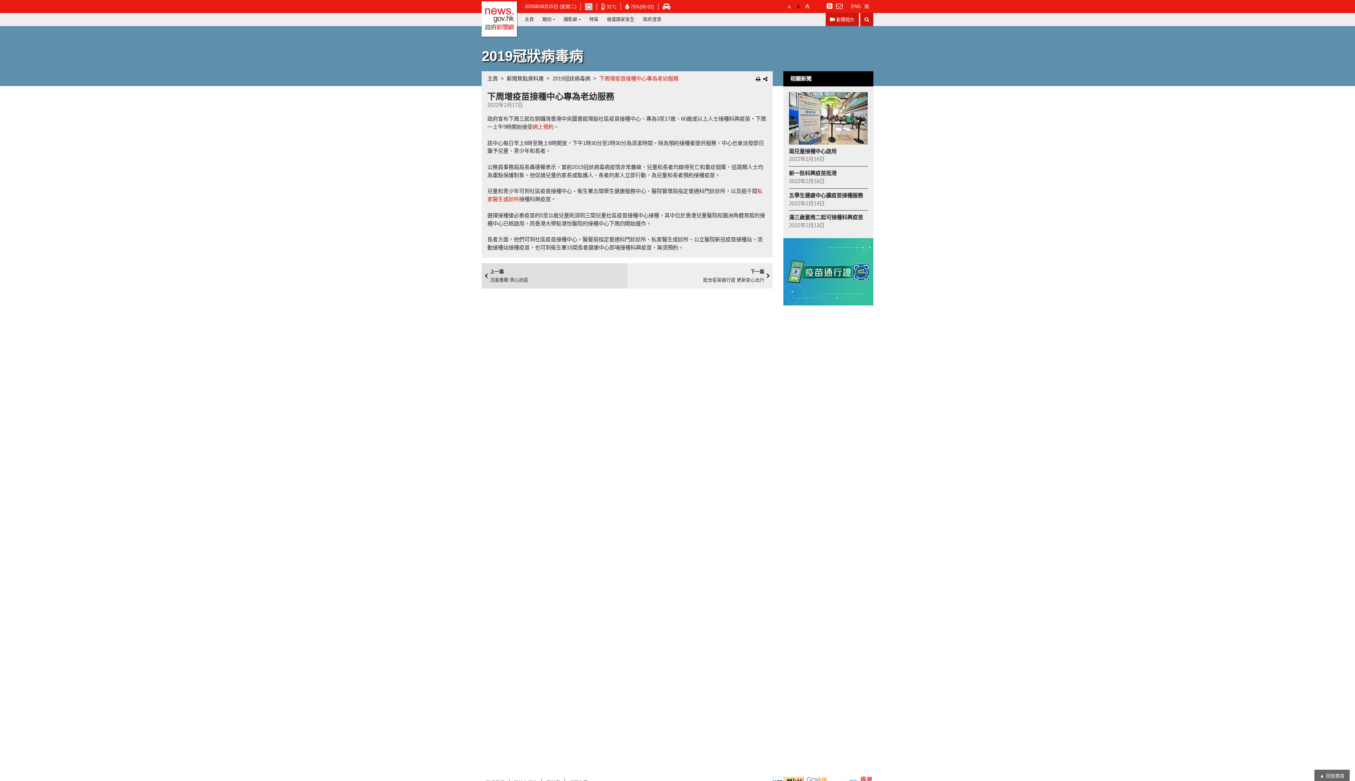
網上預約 (543, 127)
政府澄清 (652, 19)
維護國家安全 (620, 19)
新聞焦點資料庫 (525, 78)
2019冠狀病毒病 (571, 78)
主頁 (529, 19)
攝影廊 (570, 19)
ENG (856, 6)
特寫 (593, 19)
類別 (547, 19)
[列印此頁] (758, 79)
